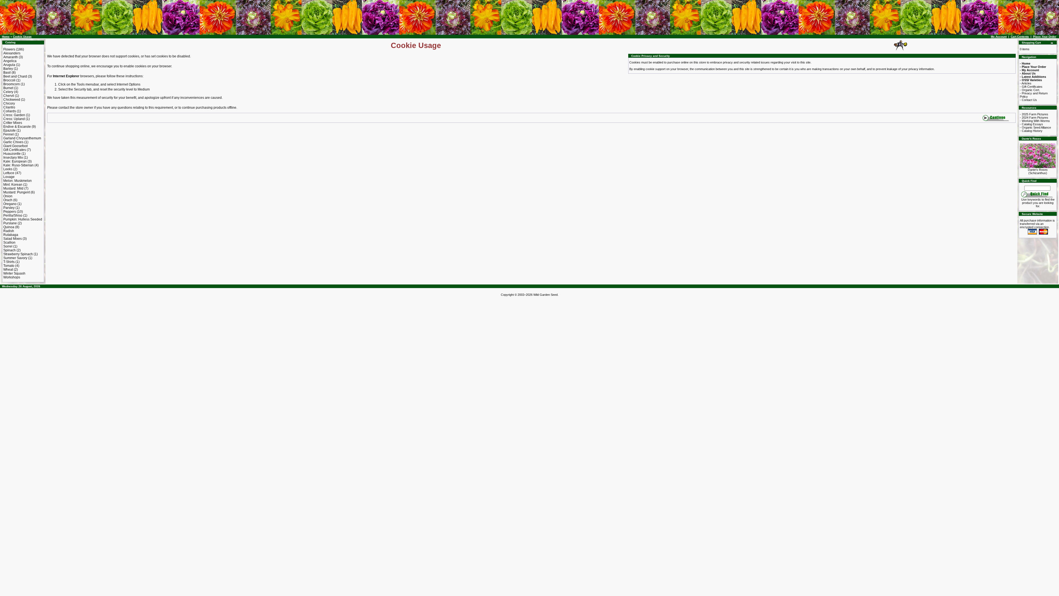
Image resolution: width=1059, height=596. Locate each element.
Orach (7, 200)
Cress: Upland (14, 119)
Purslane (10, 223)
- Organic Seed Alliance (1035, 127)
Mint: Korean (12, 185)
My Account (999, 36)
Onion (7, 196)
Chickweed (11, 100)
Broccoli (9, 80)
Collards (9, 111)
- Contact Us (1028, 100)
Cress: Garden (14, 115)
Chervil (8, 96)
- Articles (1025, 83)
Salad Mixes (12, 239)
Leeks (7, 169)
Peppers (9, 212)
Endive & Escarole (17, 127)
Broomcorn (11, 84)
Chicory (9, 103)
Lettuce (8, 173)
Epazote (9, 130)
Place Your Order (1044, 36)
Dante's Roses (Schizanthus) (1038, 171)
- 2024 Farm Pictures (1034, 117)
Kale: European (15, 161)
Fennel (8, 134)
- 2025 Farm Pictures (1034, 114)
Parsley (9, 208)
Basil (7, 72)
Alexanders (11, 53)
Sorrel (7, 246)
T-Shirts (9, 262)
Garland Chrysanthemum (22, 138)
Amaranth (10, 57)
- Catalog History (1031, 130)
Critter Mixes (12, 123)
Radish (8, 231)
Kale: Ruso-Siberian (18, 165)
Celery (8, 92)
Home (6, 36)
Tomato (8, 266)
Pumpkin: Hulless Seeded (22, 219)
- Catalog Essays (1031, 124)
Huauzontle (12, 154)
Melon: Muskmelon (17, 181)
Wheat (8, 270)
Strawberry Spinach (18, 254)
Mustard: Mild (13, 188)
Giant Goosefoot (15, 146)
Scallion (9, 242)
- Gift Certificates (1031, 86)
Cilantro (9, 107)
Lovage (9, 177)
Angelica (10, 61)
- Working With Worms (1035, 121)
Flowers (9, 49)
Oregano (10, 204)
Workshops (11, 277)
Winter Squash (14, 273)
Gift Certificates (14, 150)
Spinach (9, 250)
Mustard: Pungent (16, 192)
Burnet (8, 88)
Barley (8, 69)
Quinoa (8, 227)
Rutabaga (10, 235)
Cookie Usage (22, 36)
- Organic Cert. (1030, 90)
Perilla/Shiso (12, 215)
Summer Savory (15, 258)
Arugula (9, 65)
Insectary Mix (13, 157)
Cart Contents (1020, 36)
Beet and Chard (15, 76)
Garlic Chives (13, 142)
